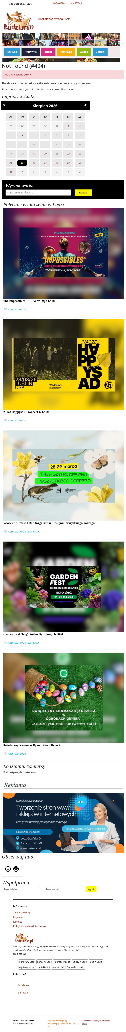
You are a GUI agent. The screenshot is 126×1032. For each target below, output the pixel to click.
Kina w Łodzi (95, 961)
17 (11, 153)
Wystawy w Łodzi (27, 967)
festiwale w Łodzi (75, 967)
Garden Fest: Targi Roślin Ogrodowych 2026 (33, 634)
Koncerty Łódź (44, 961)
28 (57, 162)
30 (80, 162)
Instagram (24, 992)
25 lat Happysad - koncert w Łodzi (26, 412)
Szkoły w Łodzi (80, 961)
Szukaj (83, 192)
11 (22, 144)
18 (22, 153)
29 (68, 162)
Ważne (84, 51)
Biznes (48, 51)
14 (57, 144)
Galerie (100, 51)
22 (68, 153)
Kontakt (17, 921)
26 (34, 162)
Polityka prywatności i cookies (29, 926)
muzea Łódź (58, 967)
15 (68, 144)
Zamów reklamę (21, 912)
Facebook (23, 985)
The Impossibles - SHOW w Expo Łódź (29, 301)
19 (34, 153)
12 (34, 144)
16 (80, 144)
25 (22, 162)
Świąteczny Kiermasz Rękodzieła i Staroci (31, 745)
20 (45, 153)
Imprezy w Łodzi (62, 961)
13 (45, 144)
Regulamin (18, 917)
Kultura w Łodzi (27, 961)
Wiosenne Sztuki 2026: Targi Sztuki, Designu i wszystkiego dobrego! (49, 523)
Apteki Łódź (44, 967)
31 (11, 172)
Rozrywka (31, 51)
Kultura (12, 51)
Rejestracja (76, 3)
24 (11, 162)
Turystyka (66, 51)
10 (11, 144)
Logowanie (59, 3)
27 (45, 162)
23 (80, 153)
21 (57, 153)
